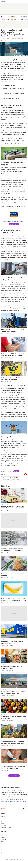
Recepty (3, 1)
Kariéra (2, 823)
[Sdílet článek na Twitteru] (4, 474)
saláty (2, 803)
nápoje (8, 801)
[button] (14, 775)
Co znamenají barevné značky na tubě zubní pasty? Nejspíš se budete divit (14, 759)
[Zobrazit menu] (1, 16)
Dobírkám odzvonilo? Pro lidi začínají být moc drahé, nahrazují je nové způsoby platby (14, 346)
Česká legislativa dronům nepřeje (10, 100)
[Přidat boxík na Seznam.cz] (25, 474)
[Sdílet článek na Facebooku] (2, 474)
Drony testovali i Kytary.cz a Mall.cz (11, 98)
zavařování (9, 803)
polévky (16, 801)
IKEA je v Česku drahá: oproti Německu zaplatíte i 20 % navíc (14, 634)
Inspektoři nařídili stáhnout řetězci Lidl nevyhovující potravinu (14, 659)
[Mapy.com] (26, 809)
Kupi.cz (18, 787)
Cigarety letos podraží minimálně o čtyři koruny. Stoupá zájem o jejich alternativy (14, 498)
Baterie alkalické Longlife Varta (17, 221)
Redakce (3, 819)
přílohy (24, 801)
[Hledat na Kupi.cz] (22, 16)
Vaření (2, 571)
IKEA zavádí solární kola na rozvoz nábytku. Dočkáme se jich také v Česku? (14, 323)
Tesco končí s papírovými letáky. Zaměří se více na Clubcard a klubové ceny (14, 684)
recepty (17, 799)
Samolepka (3, 839)
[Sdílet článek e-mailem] (7, 474)
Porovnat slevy (14, 224)
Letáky (2, 841)
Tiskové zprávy (4, 821)
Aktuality (2, 38)
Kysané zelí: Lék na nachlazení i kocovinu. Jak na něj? (14, 566)
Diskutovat (16, 471)
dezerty (22, 799)
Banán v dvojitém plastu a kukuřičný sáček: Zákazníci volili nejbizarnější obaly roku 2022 (14, 591)
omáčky (12, 801)
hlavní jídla (3, 801)
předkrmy (20, 801)
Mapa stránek (4, 825)
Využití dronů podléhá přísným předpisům (12, 90)
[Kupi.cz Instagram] (23, 809)
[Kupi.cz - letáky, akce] (14, 17)
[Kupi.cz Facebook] (21, 809)
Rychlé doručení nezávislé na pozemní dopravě (13, 88)
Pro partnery (3, 849)
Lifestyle (2, 504)
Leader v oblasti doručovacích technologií (12, 95)
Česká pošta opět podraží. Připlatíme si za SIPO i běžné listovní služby (14, 370)
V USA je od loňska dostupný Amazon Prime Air (13, 93)
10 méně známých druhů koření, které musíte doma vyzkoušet (14, 709)
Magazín (2, 835)
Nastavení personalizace (6, 827)
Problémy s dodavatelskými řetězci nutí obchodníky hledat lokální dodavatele (14, 541)
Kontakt (2, 818)
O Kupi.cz (3, 816)
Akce (2, 843)
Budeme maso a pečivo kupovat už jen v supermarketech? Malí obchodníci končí (14, 734)
